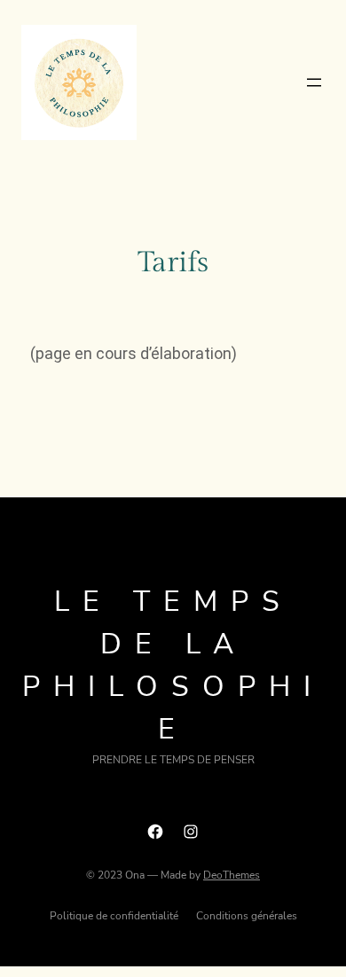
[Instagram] (190, 831)
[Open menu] (314, 82)
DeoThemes (231, 875)
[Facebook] (155, 831)
